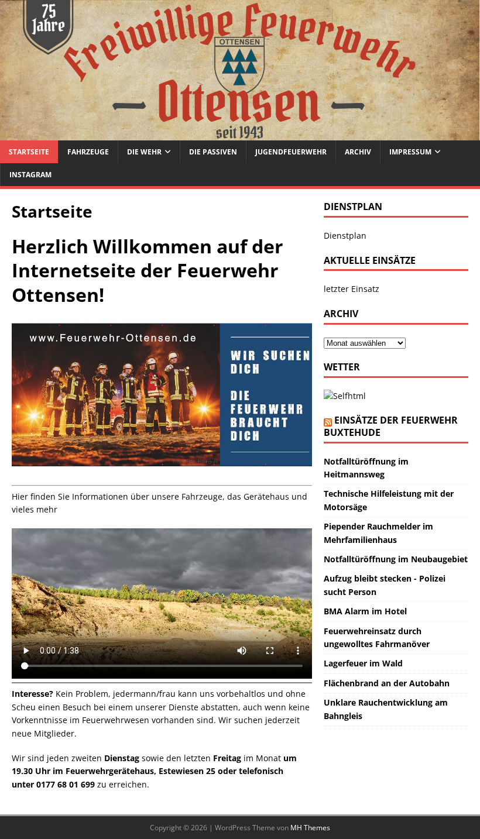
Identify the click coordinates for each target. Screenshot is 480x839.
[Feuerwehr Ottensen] (240, 133)
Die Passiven (213, 152)
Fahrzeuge (88, 152)
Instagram (30, 175)
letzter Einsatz (351, 288)
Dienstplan (345, 235)
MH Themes (310, 828)
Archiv (358, 152)
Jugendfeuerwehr (291, 152)
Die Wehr (144, 152)
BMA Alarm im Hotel (365, 611)
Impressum (410, 152)
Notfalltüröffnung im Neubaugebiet (396, 559)
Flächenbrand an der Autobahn (387, 683)
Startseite (29, 152)
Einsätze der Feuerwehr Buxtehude (391, 426)
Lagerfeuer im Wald (363, 663)
